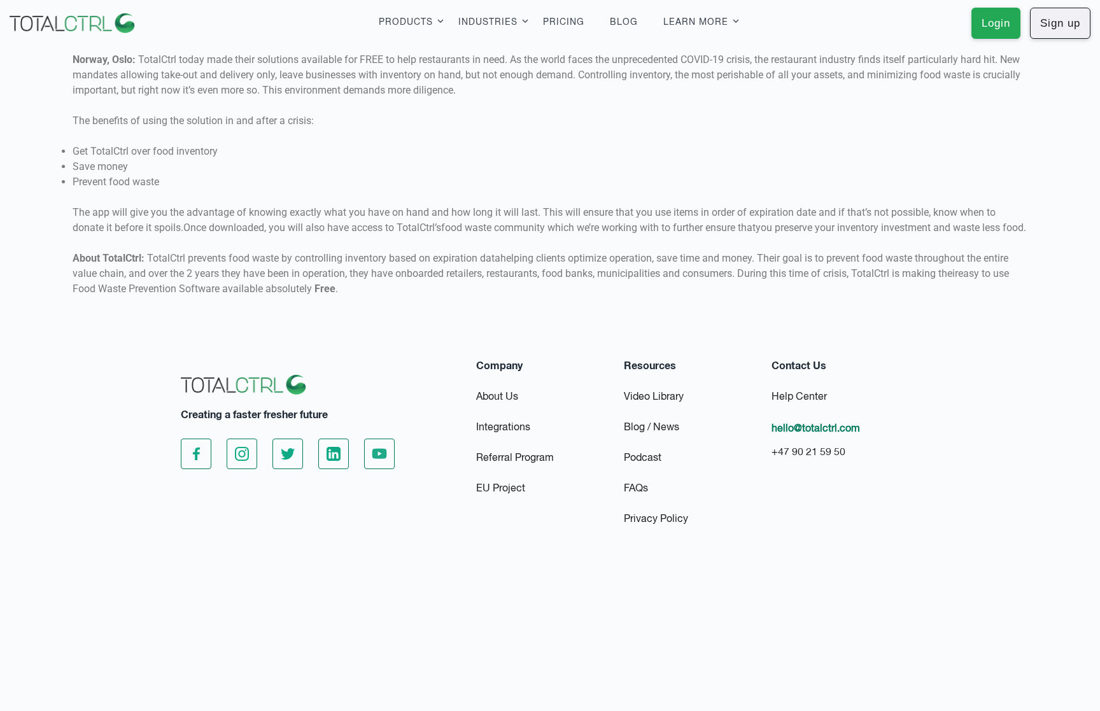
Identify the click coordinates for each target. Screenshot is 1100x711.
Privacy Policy (656, 519)
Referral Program (515, 458)
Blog (624, 22)
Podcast (642, 458)
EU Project (500, 489)
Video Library (654, 397)
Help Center (799, 397)
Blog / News (651, 428)
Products (406, 22)
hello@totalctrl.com (816, 429)
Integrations (503, 428)
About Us (497, 397)
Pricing (563, 22)
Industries (488, 22)
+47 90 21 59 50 (808, 452)
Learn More (695, 22)
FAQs (636, 489)
